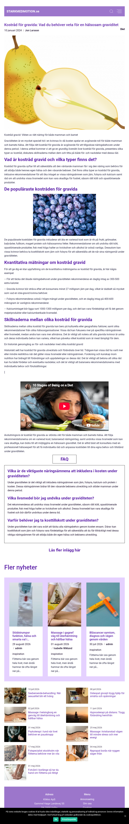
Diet (122, 29)
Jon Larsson (32, 30)
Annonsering (87, 799)
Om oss (87, 803)
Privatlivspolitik (69, 819)
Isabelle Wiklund (63, 648)
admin (18, 648)
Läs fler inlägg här (64, 550)
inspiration (18, 653)
